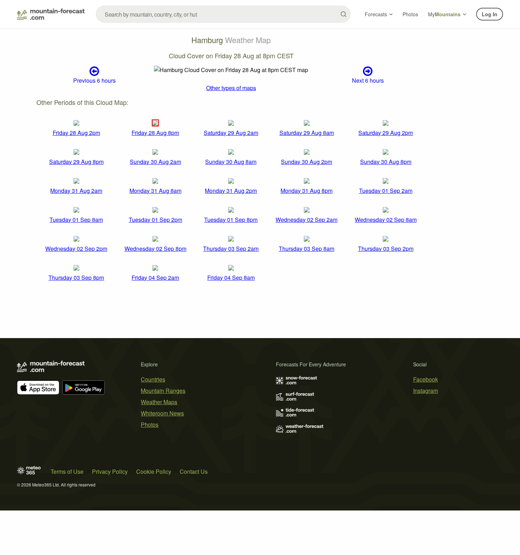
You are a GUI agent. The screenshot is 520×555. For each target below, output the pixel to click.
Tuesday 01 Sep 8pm (231, 219)
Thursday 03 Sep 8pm (76, 277)
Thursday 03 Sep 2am (231, 248)
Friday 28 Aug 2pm (76, 133)
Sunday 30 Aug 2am (155, 162)
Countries (153, 379)
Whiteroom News (162, 413)
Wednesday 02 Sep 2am (306, 219)
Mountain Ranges (163, 390)
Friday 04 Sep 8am (231, 277)
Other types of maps (231, 88)
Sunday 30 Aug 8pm (385, 162)
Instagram (425, 390)
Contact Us (194, 471)
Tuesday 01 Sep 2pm (155, 219)
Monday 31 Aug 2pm (231, 191)
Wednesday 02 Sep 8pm (155, 248)
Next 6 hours (368, 80)
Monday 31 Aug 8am (155, 191)
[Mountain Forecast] (51, 14)
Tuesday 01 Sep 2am (385, 191)
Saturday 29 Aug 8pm (76, 162)
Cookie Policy (153, 471)
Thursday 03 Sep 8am (306, 248)
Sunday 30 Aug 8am (230, 162)
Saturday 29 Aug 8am (306, 133)
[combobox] (223, 14)
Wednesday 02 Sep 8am (386, 219)
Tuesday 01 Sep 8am (76, 219)
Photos (410, 14)
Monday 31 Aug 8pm (307, 191)
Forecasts (376, 14)
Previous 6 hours (94, 80)
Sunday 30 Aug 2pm (306, 162)
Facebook (425, 379)
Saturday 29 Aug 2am (231, 133)
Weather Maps (159, 402)
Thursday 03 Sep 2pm (386, 248)
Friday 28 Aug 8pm (155, 133)
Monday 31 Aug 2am (76, 191)
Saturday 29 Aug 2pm (385, 133)
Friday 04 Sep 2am (155, 277)
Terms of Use (67, 471)
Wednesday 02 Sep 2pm (76, 248)
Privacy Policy (110, 471)
